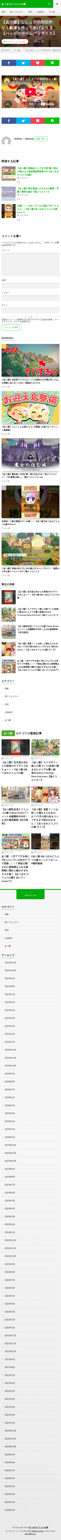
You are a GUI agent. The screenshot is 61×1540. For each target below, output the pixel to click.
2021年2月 (10, 1415)
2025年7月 (10, 994)
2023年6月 (10, 1192)
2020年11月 (10, 1438)
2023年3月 (10, 1216)
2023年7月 (10, 1184)
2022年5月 (10, 1296)
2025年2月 (10, 1034)
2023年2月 (10, 1224)
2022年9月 (10, 1264)
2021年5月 (10, 1391)
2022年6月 (10, 1288)
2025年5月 (10, 1010)
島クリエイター (16, 12)
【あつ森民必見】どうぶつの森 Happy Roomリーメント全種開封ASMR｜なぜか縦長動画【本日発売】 (37, 629)
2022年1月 (10, 1327)
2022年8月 (10, 1272)
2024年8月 (10, 1081)
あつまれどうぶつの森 (38, 1527)
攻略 (3, 12)
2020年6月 (10, 1478)
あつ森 (52, 12)
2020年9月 (10, 1454)
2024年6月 (10, 1097)
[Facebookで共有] (9, 63)
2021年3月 (10, 1407)
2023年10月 (10, 1161)
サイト (5, 305)
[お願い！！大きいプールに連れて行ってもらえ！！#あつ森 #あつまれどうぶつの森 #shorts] (9, 211)
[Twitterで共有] (23, 63)
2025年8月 (10, 986)
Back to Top (30, 895)
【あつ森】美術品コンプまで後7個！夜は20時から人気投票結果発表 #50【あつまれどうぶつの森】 (38, 171)
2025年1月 (10, 1042)
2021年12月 (10, 1335)
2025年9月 (10, 978)
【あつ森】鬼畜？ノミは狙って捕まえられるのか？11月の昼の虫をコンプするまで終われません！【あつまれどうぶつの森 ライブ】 (37, 646)
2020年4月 (10, 1494)
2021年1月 (10, 1423)
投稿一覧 (40, 138)
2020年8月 (10, 1462)
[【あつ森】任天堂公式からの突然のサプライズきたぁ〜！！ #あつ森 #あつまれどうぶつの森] (9, 597)
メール (5, 293)
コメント (6, 250)
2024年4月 (10, 1113)
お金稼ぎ (40, 12)
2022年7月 (10, 1280)
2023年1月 (10, 1232)
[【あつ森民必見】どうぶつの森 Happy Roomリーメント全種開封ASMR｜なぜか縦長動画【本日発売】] (9, 632)
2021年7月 (10, 1375)
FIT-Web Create (36, 1531)
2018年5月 (10, 1510)
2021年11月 (10, 1343)
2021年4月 (10, 1399)
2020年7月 (10, 1470)
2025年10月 (10, 970)
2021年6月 (10, 1383)
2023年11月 (10, 1153)
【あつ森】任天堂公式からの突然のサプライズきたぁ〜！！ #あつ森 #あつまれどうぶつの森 (38, 594)
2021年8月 (10, 1367)
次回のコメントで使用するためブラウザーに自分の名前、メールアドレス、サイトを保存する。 (30, 320)
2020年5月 (10, 1486)
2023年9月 (10, 1169)
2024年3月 (10, 1121)
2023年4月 (10, 1208)
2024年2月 (10, 1129)
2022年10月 (10, 1256)
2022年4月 (10, 1303)
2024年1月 (10, 1137)
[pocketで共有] (37, 63)
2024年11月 (10, 1058)
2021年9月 (10, 1359)
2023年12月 (10, 1145)
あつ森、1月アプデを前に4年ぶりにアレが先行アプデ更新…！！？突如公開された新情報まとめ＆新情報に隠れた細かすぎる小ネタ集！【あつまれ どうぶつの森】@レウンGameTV (16, 868)
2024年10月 (10, 1065)
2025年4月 (10, 1018)
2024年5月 (10, 1105)
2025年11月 (10, 962)
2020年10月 (10, 1446)
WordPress (30, 1534)
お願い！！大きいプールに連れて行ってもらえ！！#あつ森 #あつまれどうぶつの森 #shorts (38, 209)
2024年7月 (10, 1089)
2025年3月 (10, 1026)
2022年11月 (10, 1248)
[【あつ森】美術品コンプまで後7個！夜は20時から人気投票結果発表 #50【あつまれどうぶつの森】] (9, 173)
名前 (4, 280)
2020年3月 (10, 1502)
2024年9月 (10, 1073)
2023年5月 (10, 1200)
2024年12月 (10, 1050)
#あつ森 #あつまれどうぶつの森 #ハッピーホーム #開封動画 (45, 860)
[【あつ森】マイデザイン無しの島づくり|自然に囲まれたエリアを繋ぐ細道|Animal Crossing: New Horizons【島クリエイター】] (9, 614)
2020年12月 (10, 1430)
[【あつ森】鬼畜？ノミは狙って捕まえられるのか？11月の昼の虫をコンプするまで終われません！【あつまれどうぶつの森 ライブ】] (9, 649)
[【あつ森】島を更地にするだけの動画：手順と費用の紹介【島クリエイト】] (9, 194)
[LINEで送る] (52, 63)
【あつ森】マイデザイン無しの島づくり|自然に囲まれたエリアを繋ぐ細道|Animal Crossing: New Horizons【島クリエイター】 (38, 612)
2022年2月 (10, 1319)
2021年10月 (10, 1351)
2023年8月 (10, 1176)
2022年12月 (10, 1240)
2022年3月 (10, 1311)
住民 (30, 12)
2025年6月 (10, 1002)
